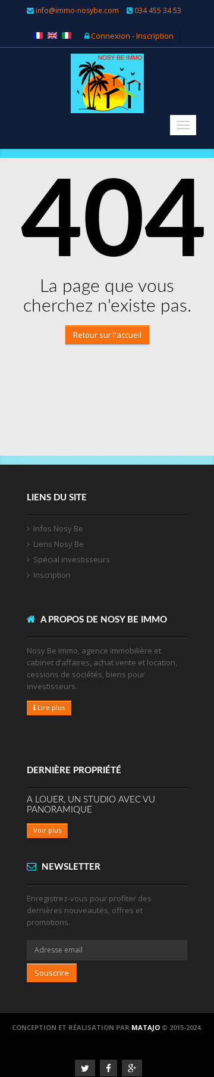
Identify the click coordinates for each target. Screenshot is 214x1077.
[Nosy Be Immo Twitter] (85, 1068)
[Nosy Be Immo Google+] (132, 1068)
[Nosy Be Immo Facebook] (108, 1068)
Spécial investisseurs (71, 559)
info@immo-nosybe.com (77, 10)
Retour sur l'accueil (107, 334)
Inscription (52, 574)
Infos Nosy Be (58, 528)
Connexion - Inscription (131, 35)
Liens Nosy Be (58, 543)
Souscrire (51, 972)
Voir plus (47, 830)
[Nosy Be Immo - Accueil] (107, 93)
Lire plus (50, 707)
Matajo (145, 1027)
